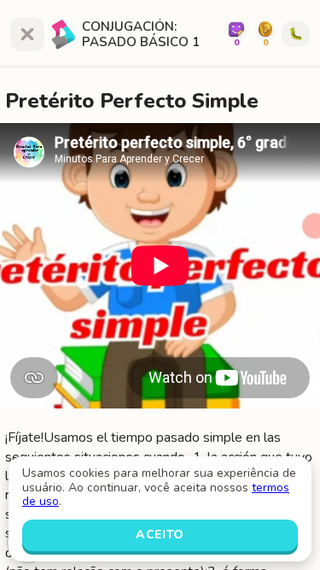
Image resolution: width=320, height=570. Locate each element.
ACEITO (160, 534)
